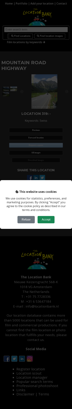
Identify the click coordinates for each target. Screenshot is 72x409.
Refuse (26, 219)
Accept (46, 219)
